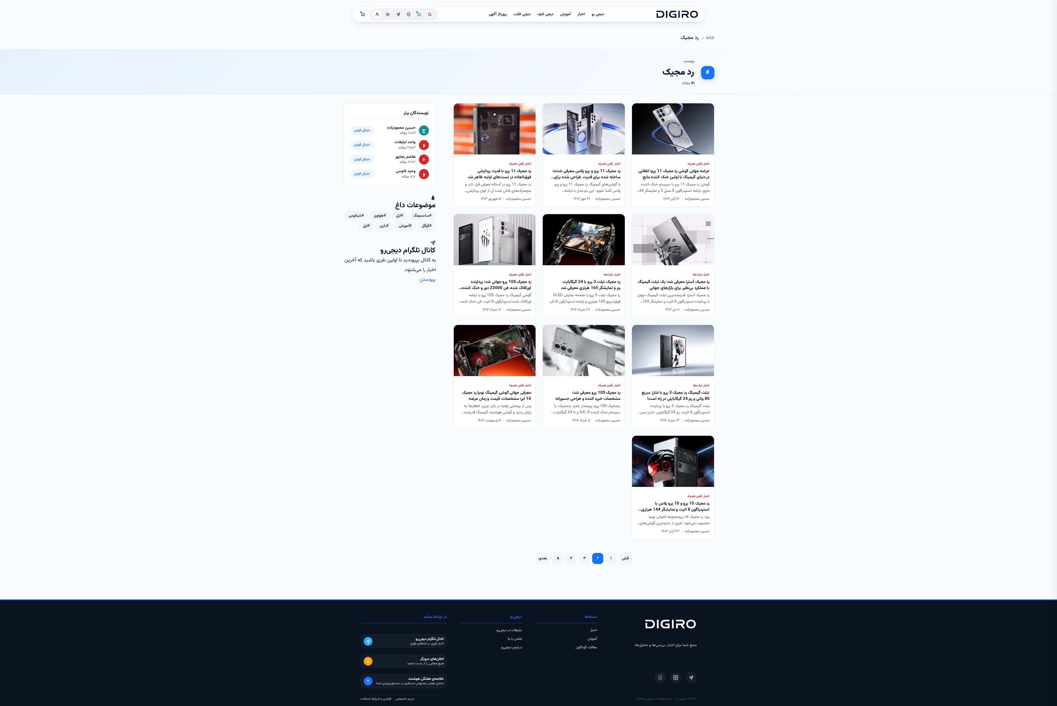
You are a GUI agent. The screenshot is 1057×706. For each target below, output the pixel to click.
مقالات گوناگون (586, 647)
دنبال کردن (362, 130)
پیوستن (427, 279)
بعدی (543, 558)
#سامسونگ (422, 216)
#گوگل (426, 226)
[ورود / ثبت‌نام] (377, 14)
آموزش (565, 14)
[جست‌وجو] (429, 14)
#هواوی (380, 216)
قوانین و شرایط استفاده (376, 698)
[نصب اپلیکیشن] (660, 677)
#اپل (399, 216)
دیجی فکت (522, 14)
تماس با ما (515, 639)
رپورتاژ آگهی (498, 14)
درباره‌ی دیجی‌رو (511, 647)
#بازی (384, 226)
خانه (710, 38)
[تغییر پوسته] (387, 14)
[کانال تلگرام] (398, 14)
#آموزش (405, 226)
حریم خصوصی (405, 698)
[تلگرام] (691, 677)
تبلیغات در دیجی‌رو (509, 630)
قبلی (625, 558)
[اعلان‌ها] (408, 14)
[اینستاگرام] (675, 677)
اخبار (581, 14)
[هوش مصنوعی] (419, 14)
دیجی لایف (545, 14)
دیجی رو (598, 14)
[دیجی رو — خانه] (677, 14)
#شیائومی (356, 216)
